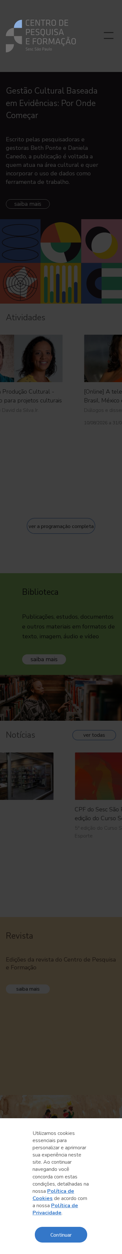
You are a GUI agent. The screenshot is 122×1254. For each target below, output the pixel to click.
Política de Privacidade (55, 1209)
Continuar (61, 1234)
